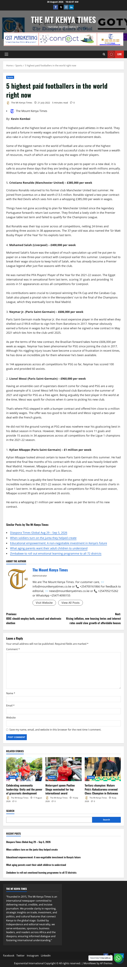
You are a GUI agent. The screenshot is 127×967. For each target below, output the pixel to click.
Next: (93, 618)
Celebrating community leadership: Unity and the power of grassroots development (24, 789)
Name (10, 693)
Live (119, 54)
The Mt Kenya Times (63, 19)
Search (10, 811)
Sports (10, 77)
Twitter (20, 955)
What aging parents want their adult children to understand (49, 548)
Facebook (8, 955)
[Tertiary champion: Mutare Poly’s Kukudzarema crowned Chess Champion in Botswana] (103, 769)
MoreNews (89, 963)
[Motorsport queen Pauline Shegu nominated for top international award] (63, 769)
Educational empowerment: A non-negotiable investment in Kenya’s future (58, 543)
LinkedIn (46, 955)
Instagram (33, 955)
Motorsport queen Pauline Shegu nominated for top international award (60, 789)
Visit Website (44, 603)
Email (10, 705)
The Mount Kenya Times (31, 111)
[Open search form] (104, 54)
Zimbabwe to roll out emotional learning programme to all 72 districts (55, 553)
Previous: (33, 618)
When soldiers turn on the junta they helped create (43, 538)
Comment (13, 649)
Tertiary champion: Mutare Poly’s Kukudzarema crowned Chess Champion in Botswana (101, 789)
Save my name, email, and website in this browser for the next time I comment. (55, 729)
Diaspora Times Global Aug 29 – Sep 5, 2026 (38, 532)
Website (11, 717)
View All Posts (70, 603)
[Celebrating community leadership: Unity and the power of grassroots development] (24, 769)
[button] (6, 54)
